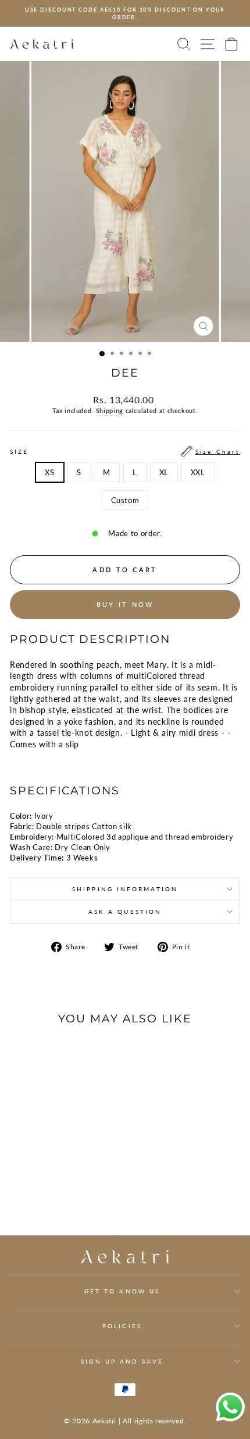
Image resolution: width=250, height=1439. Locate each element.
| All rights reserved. (152, 1420)
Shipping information (125, 888)
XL (164, 472)
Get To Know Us (122, 1291)
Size (125, 451)
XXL (198, 472)
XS (49, 472)
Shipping (109, 410)
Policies (122, 1325)
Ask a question (125, 911)
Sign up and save (122, 1361)
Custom (125, 500)
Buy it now (125, 604)
